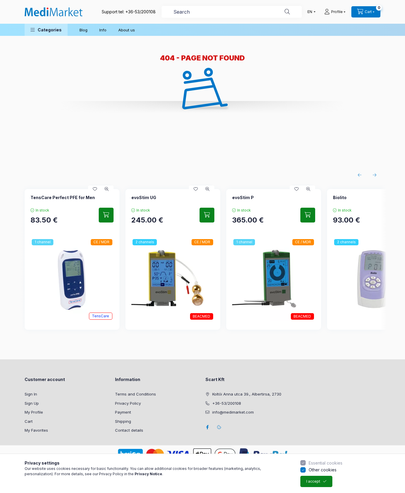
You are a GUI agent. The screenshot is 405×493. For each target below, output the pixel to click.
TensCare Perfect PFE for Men (63, 197)
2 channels (144, 242)
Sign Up (32, 403)
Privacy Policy (128, 403)
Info (102, 30)
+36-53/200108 (140, 11)
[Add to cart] (106, 215)
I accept (313, 481)
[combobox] (232, 12)
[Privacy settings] (219, 427)
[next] (374, 175)
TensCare (100, 316)
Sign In (31, 394)
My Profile (34, 412)
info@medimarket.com (233, 412)
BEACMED (201, 316)
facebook (207, 427)
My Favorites (36, 430)
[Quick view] (107, 189)
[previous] (360, 175)
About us (126, 30)
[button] (46, 30)
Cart (29, 421)
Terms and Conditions (135, 394)
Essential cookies (325, 462)
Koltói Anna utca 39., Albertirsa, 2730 (246, 394)
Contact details (129, 430)
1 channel (43, 242)
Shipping (123, 421)
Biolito (340, 197)
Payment (123, 412)
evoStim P (243, 197)
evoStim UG (143, 197)
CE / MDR (101, 242)
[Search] (287, 11)
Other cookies (323, 469)
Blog (83, 30)
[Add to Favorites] (95, 189)
